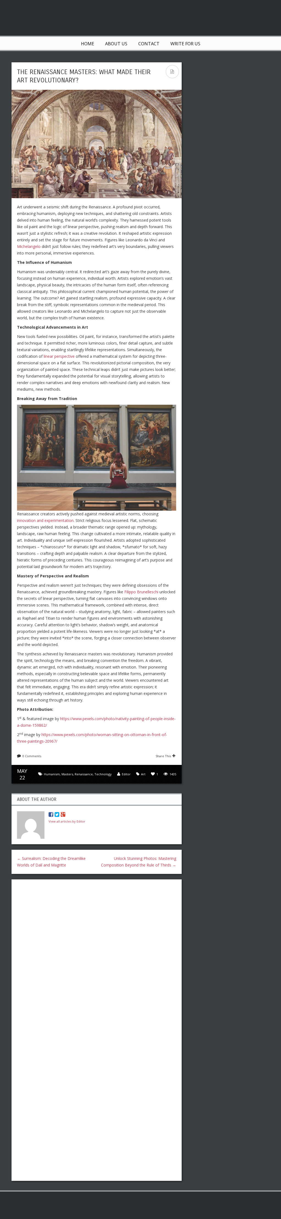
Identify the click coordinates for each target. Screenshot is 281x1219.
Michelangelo (29, 246)
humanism (52, 774)
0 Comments (32, 756)
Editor (126, 774)
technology (103, 774)
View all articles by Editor (67, 821)
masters (67, 774)
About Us (116, 43)
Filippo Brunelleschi (141, 591)
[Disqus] (97, 954)
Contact (148, 43)
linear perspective (59, 356)
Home (87, 43)
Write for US (185, 43)
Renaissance (84, 774)
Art (143, 774)
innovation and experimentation (45, 520)
